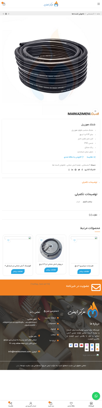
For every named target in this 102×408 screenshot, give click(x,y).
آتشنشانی (90, 14)
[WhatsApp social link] (69, 169)
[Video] (87, 349)
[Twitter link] (79, 169)
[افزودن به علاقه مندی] (74, 240)
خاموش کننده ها (78, 14)
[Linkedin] (92, 349)
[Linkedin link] (72, 169)
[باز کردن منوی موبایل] (98, 4)
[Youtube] (81, 345)
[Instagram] (87, 345)
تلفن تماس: (32, 319)
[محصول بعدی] (3, 14)
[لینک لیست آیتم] (50, 317)
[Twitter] (71, 345)
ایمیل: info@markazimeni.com (22, 351)
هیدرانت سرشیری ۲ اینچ (84, 266)
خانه (98, 14)
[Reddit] (97, 349)
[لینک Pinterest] (75, 169)
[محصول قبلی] (8, 14)
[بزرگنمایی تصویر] (95, 111)
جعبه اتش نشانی (74, 165)
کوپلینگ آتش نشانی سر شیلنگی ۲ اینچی (18, 267)
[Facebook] (76, 345)
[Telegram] (92, 345)
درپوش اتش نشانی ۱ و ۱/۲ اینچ (51, 264)
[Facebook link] (82, 169)
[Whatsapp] (97, 345)
